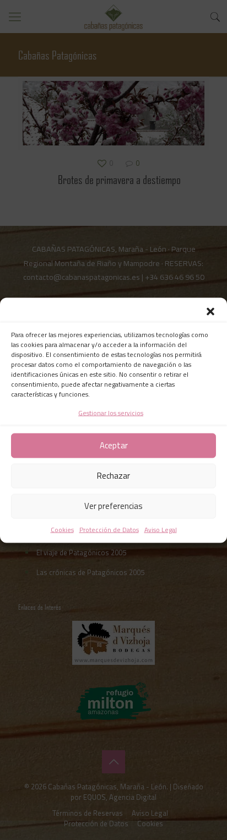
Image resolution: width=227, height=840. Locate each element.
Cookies (62, 529)
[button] (210, 311)
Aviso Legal (160, 529)
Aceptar (114, 445)
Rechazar (113, 475)
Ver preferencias (113, 506)
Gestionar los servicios (110, 412)
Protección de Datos (109, 529)
